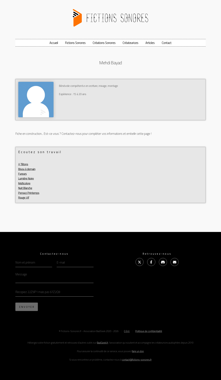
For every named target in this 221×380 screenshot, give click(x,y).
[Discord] (163, 262)
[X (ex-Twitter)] (140, 262)
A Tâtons (23, 164)
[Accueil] (110, 16)
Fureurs (22, 174)
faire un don (138, 351)
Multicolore (24, 183)
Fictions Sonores (75, 42)
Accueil (54, 42)
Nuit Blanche (25, 188)
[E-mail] (174, 262)
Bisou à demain (26, 169)
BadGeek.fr (102, 343)
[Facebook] (151, 262)
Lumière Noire (26, 178)
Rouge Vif (23, 198)
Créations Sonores (104, 42)
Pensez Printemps (28, 193)
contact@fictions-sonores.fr (137, 360)
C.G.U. (127, 331)
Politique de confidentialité (148, 331)
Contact (166, 42)
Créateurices (130, 42)
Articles (150, 42)
